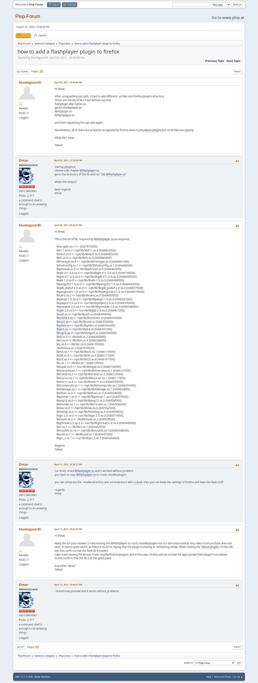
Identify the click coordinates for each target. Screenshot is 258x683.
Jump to (188, 662)
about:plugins (152, 130)
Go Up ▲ (238, 676)
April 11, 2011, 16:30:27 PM (68, 464)
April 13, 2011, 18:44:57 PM (68, 584)
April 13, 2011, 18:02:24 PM (68, 529)
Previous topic (214, 61)
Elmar (23, 160)
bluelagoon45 (30, 82)
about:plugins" (211, 547)
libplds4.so (63, 325)
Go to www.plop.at (228, 17)
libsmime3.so (64, 318)
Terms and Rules (222, 676)
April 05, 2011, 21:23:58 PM (68, 160)
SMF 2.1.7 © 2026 (24, 677)
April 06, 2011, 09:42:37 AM (68, 225)
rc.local (137, 482)
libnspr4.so (63, 333)
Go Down (22, 71)
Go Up (20, 646)
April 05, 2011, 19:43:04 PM (68, 82)
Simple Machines (42, 677)
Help (208, 676)
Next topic (233, 61)
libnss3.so (62, 322)
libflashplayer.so (89, 170)
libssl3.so (62, 314)
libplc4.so (62, 329)
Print (237, 71)
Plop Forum (27, 16)
